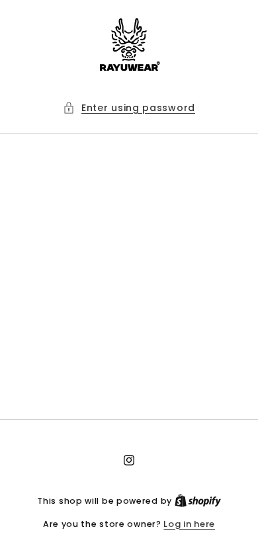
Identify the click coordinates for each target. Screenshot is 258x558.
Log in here (189, 524)
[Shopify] (198, 501)
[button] (129, 108)
